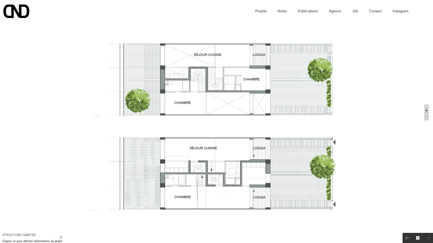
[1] (426, 106)
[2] (426, 110)
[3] (426, 114)
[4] (426, 119)
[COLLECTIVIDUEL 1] (408, 238)
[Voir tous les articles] (418, 238)
